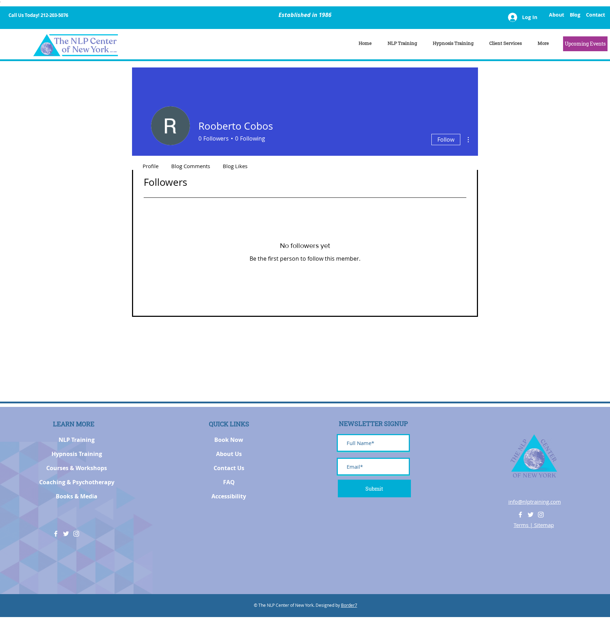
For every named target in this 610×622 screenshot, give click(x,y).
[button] (585, 43)
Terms (522, 524)
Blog (575, 14)
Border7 (349, 605)
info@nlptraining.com (534, 501)
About (556, 14)
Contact (595, 14)
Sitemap (544, 524)
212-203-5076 (54, 15)
